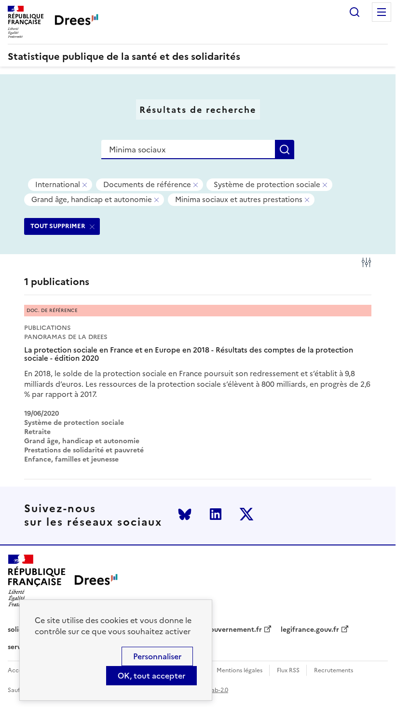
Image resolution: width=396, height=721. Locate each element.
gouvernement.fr (234, 630)
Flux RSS (288, 671)
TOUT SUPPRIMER (57, 226)
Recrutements (333, 671)
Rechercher (354, 12)
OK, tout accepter (151, 675)
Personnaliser (157, 656)
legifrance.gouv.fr (310, 630)
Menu (381, 12)
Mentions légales (239, 671)
